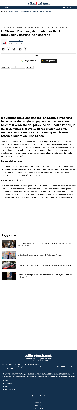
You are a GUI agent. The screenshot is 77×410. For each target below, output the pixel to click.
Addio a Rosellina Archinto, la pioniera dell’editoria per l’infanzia (40, 255)
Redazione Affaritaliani (16, 41)
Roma (9, 27)
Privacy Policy (38, 402)
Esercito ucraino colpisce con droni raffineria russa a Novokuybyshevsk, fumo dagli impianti (45, 276)
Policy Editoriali (7, 383)
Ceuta (42, 11)
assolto (5, 67)
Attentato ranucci (25, 11)
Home (3, 27)
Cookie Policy (38, 405)
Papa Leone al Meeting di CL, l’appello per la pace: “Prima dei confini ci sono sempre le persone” (44, 245)
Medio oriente (13, 11)
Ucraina (35, 11)
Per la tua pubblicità (8, 389)
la (13, 67)
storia (29, 67)
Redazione (5, 386)
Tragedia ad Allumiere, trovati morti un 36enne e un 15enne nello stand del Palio (46, 265)
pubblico (20, 67)
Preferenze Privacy (38, 408)
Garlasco (48, 11)
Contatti (5, 380)
